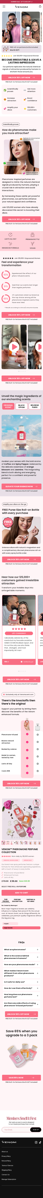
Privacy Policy (6, 1156)
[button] (14, 347)
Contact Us (5, 1174)
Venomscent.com (26, 694)
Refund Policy (6, 1161)
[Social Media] (36, 1143)
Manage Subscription (9, 1179)
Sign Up (36, 1130)
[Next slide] (39, 819)
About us (5, 1151)
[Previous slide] (4, 819)
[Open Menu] (4, 6)
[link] (21, 77)
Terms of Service (7, 1165)
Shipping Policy (7, 1170)
